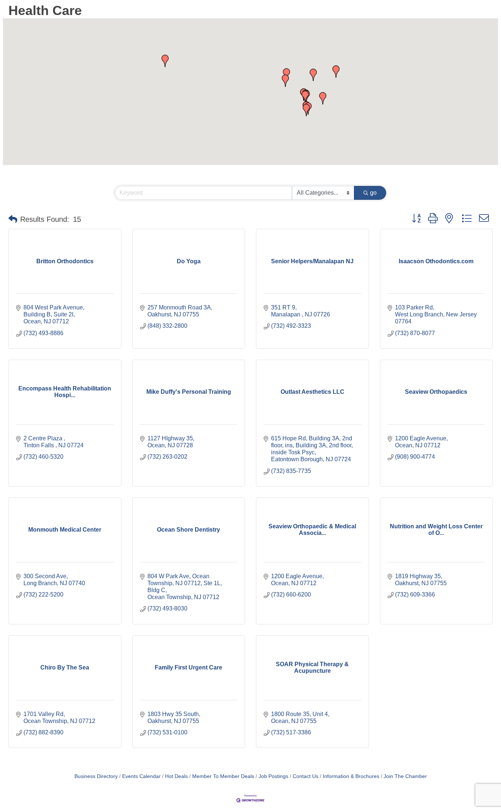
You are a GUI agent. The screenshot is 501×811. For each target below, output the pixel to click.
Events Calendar (141, 776)
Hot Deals (176, 776)
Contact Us (305, 776)
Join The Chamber (405, 776)
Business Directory (96, 776)
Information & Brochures (351, 776)
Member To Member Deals (223, 776)
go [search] (373, 193)
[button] (336, 71)
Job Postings (273, 776)
